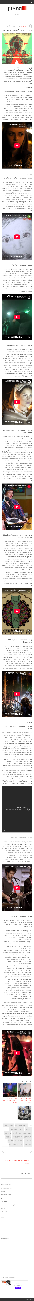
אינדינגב (8, 1133)
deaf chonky (8, 1125)
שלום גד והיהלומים (15, 1145)
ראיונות (3, 1191)
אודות (3, 1208)
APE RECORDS (21, 1125)
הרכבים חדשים (6, 1195)
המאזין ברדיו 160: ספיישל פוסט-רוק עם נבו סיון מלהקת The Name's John (3, 1151)
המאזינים (24, 26)
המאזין (15, 8)
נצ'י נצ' (10, 1141)
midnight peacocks (16, 1129)
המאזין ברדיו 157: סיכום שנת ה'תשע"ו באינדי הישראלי (25, 1100)
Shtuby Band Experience (22, 1133)
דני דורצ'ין (27, 1137)
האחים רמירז (17, 1137)
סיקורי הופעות (6, 1184)
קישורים (4, 1201)
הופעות (8, 1137)
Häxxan (28, 1129)
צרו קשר (4, 1212)
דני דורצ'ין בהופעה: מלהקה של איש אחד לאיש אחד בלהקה (10, 1100)
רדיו (2, 1198)
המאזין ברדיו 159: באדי (31, 1151)
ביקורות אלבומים (6, 1188)
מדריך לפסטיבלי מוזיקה (9, 1205)
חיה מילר (28, 1141)
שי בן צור (28, 1145)
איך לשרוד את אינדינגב (25, 1121)
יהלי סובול (18, 1141)
